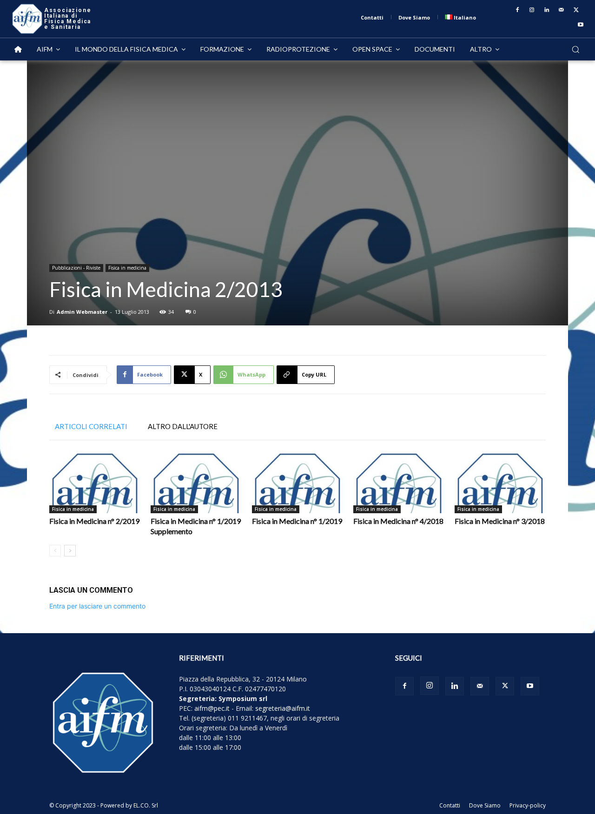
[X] (576, 10)
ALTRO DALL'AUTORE (183, 426)
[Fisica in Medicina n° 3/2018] (500, 481)
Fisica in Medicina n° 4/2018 (398, 520)
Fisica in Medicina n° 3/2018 (500, 520)
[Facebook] (517, 10)
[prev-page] (55, 550)
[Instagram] (532, 10)
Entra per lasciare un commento (97, 606)
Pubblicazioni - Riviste (76, 268)
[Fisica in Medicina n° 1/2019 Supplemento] (196, 481)
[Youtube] (580, 25)
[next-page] (70, 550)
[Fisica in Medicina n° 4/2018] (398, 481)
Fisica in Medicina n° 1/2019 (297, 520)
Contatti (449, 805)
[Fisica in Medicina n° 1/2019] (297, 481)
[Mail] (561, 10)
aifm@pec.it (212, 708)
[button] (575, 49)
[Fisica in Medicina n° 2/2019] (94, 481)
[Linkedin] (547, 10)
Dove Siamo (485, 805)
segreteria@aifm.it (282, 708)
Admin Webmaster (82, 311)
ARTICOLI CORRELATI (91, 426)
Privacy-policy (527, 805)
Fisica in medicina (127, 268)
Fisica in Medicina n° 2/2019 (94, 520)
